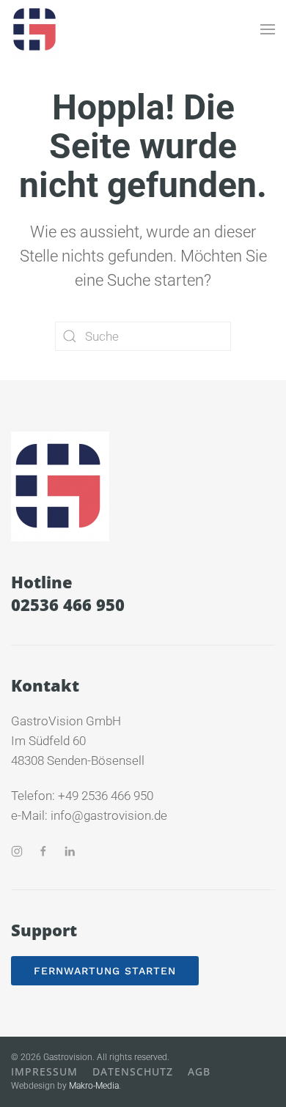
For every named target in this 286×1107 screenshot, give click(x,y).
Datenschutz (132, 1071)
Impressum (44, 1071)
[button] (267, 29)
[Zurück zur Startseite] (35, 29)
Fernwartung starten (105, 971)
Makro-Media (94, 1086)
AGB (199, 1071)
